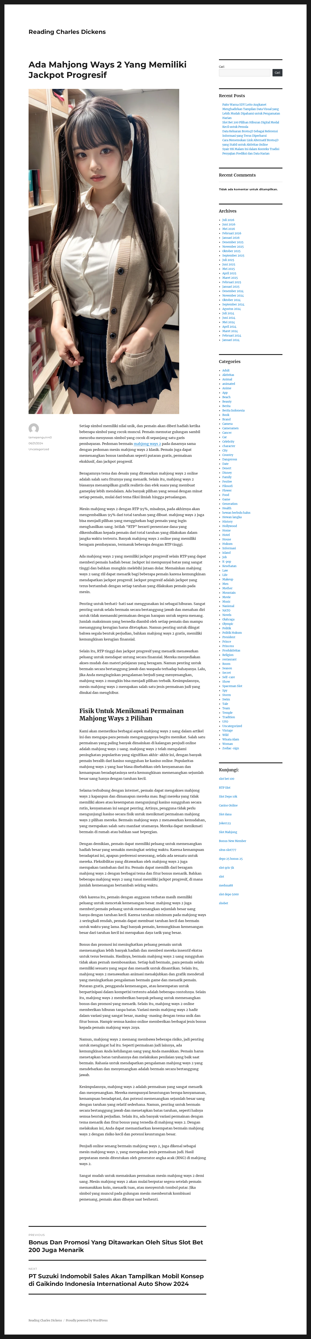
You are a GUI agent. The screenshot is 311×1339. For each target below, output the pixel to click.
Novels (226, 615)
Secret (226, 673)
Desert (226, 468)
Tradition (228, 717)
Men (225, 584)
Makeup (227, 579)
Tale (225, 704)
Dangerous (229, 459)
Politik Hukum (232, 633)
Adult (226, 370)
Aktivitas (228, 375)
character (228, 446)
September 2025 (233, 255)
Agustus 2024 (231, 309)
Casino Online (228, 805)
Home (226, 530)
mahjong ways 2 (147, 444)
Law (225, 570)
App (225, 393)
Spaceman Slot (232, 686)
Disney (227, 473)
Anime (226, 388)
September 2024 (233, 304)
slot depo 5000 (229, 894)
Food (225, 495)
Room (226, 664)
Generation (230, 504)
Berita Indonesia (233, 410)
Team (226, 708)
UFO (225, 721)
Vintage (227, 730)
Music (226, 601)
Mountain (229, 593)
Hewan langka (232, 517)
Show (226, 681)
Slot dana (225, 814)
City (224, 450)
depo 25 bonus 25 (231, 859)
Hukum (227, 544)
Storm (226, 695)
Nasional (228, 606)
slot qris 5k (226, 868)
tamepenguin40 (40, 437)
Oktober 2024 (231, 300)
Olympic (227, 624)
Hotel (226, 535)
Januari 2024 (230, 340)
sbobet (223, 903)
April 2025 (229, 273)
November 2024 (233, 295)
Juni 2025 (228, 264)
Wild (225, 735)
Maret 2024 (230, 331)
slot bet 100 (226, 779)
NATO (226, 610)
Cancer (227, 433)
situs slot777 (227, 850)
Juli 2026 (228, 220)
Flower (227, 490)
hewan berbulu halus (236, 513)
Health (226, 508)
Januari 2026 (231, 238)
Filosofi (227, 486)
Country (227, 455)
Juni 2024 (228, 318)
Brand (226, 419)
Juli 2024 (228, 313)
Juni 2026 (228, 224)
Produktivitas (231, 650)
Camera (227, 424)
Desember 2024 (233, 291)
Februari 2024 (231, 335)
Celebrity (228, 441)
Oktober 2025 (231, 251)
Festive (227, 481)
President (228, 637)
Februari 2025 (231, 282)
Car (224, 437)
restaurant (229, 659)
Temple (227, 713)
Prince (226, 641)
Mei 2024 (228, 322)
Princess (228, 646)
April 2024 (229, 327)
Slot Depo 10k (228, 796)
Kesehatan (229, 566)
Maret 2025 (230, 278)
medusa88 (226, 885)
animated (228, 384)
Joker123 (225, 823)
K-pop (226, 561)
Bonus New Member (232, 841)
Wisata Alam (230, 739)
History (227, 521)
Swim (226, 699)
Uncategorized (39, 449)
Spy (224, 690)
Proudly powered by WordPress (87, 1320)
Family (226, 477)
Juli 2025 (228, 260)
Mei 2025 (228, 269)
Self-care (228, 677)
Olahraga (228, 619)
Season (227, 668)
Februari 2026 (231, 233)
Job (224, 557)
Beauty (226, 401)
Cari (221, 67)
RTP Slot (224, 788)
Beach (226, 397)
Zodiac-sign (230, 748)
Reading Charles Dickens (67, 31)
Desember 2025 (233, 242)
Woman (227, 744)
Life (224, 575)
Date (225, 464)
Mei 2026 (228, 229)
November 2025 (233, 246)
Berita (226, 406)
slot (221, 876)
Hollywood (229, 526)
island (226, 553)
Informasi (229, 548)
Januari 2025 (230, 287)
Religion (228, 655)
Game (226, 499)
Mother (227, 588)
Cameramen (230, 428)
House (226, 539)
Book (225, 415)
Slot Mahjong (228, 832)
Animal (227, 379)
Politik (226, 628)
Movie (226, 597)
